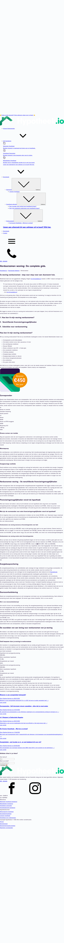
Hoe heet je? (3, 757)
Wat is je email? (4, 761)
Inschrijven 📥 (4, 765)
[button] (32, 241)
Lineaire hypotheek (14, 191)
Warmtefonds (53, 572)
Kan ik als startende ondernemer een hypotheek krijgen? (24, 208)
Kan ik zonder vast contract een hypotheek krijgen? (22, 206)
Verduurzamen (24, 221)
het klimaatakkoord (36, 279)
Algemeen (23, 189)
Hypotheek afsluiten (25, 204)
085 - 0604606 (3, 781)
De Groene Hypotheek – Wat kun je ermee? (21, 223)
